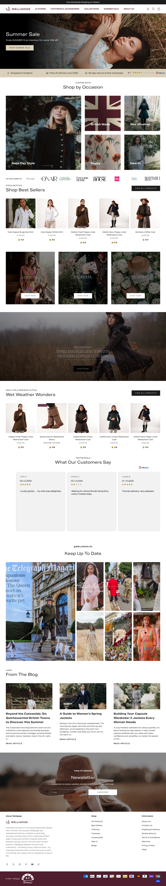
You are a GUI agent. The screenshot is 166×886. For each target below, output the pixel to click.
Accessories (97, 837)
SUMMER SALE (111, 9)
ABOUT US (129, 9)
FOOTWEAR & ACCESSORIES (65, 9)
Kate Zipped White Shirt (52, 232)
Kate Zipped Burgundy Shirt (21, 232)
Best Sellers (96, 825)
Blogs (94, 845)
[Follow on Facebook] (7, 864)
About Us (146, 821)
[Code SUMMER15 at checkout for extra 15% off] (83, 41)
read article (14, 743)
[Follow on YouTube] (32, 864)
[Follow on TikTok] (38, 864)
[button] (28, 879)
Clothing (95, 829)
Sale (110, 2)
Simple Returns (149, 833)
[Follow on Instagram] (19, 864)
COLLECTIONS (91, 9)
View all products (146, 188)
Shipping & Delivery (151, 829)
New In (94, 841)
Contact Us (147, 825)
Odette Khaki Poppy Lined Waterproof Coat (83, 233)
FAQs (144, 849)
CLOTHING (40, 9)
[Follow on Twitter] (13, 864)
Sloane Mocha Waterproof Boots (52, 438)
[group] (83, 346)
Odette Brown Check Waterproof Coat (83, 438)
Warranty (146, 841)
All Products (97, 821)
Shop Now (30, 296)
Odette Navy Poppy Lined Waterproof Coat (114, 233)
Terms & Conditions (151, 837)
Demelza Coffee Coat (145, 232)
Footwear (95, 833)
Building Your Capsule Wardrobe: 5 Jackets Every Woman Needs (134, 718)
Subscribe (102, 792)
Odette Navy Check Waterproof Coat (114, 438)
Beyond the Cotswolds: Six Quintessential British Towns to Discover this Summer (28, 718)
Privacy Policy (148, 845)
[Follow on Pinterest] (26, 864)
